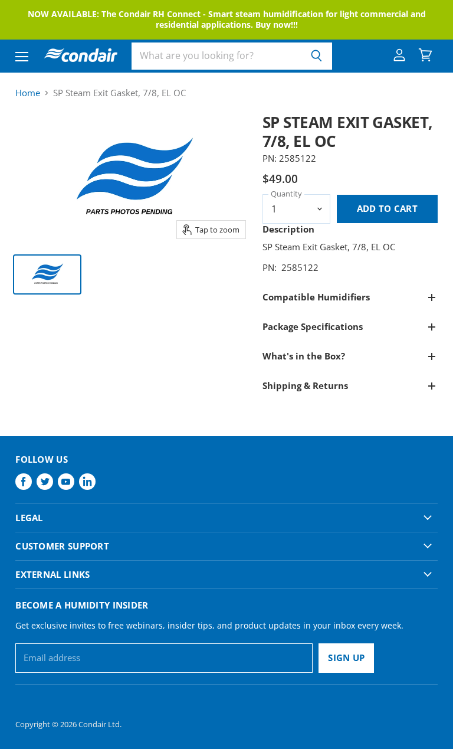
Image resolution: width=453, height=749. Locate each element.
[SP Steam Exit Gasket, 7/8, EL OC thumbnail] (47, 274)
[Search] (316, 56)
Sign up (346, 657)
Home (27, 93)
